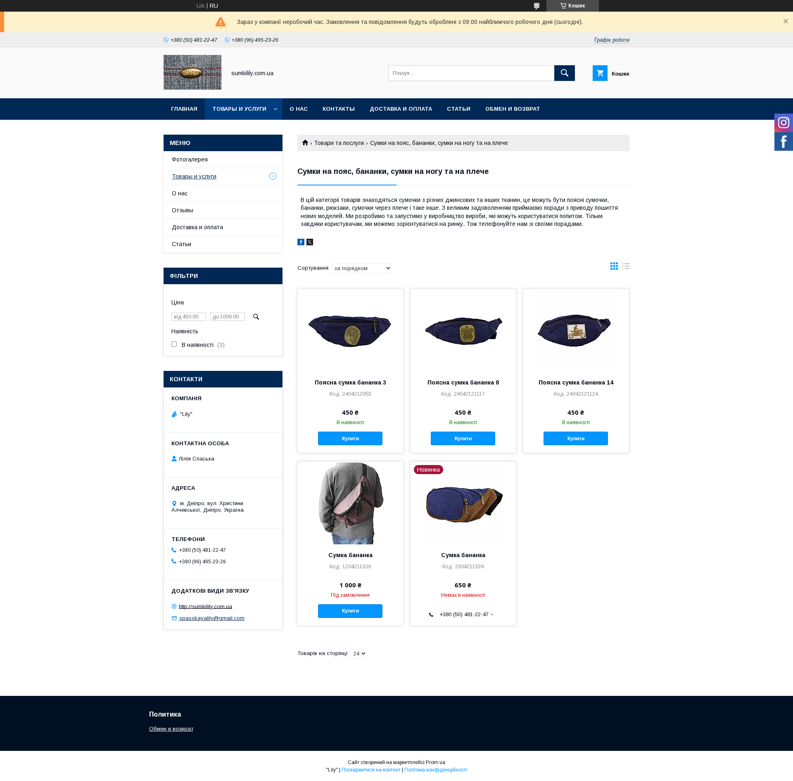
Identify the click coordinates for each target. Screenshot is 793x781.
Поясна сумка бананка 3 (350, 382)
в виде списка (625, 268)
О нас (299, 109)
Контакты (339, 109)
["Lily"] (192, 87)
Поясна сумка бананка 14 (576, 382)
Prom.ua (435, 762)
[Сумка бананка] (350, 503)
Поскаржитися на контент (371, 770)
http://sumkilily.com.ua (205, 606)
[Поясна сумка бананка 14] (576, 330)
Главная (184, 109)
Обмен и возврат (512, 109)
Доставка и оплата (401, 109)
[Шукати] (564, 73)
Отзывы (182, 210)
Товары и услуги (239, 109)
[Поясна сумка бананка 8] (463, 330)
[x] (309, 243)
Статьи (458, 109)
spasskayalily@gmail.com (212, 618)
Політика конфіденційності (435, 770)
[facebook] (300, 243)
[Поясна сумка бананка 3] (350, 330)
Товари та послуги (339, 143)
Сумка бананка (350, 555)
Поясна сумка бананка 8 (463, 382)
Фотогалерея (190, 159)
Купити (350, 439)
